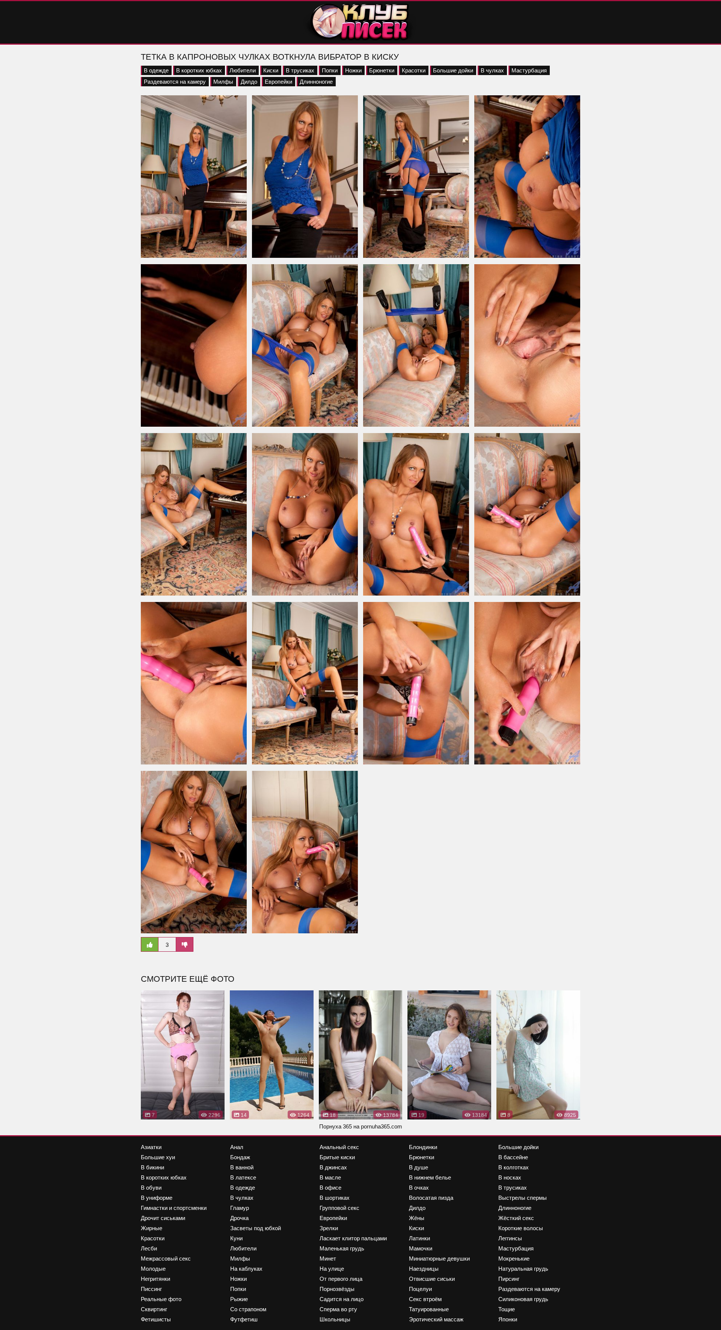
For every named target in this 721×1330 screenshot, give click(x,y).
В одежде (156, 70)
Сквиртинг (154, 1309)
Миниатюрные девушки (439, 1258)
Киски (270, 70)
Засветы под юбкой (255, 1228)
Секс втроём (425, 1299)
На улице (332, 1268)
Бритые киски (337, 1157)
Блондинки (423, 1147)
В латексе (243, 1177)
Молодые (153, 1268)
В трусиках (300, 70)
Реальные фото (161, 1299)
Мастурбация (529, 70)
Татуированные (429, 1309)
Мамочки (420, 1248)
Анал (236, 1147)
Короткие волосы (520, 1228)
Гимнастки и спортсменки (174, 1208)
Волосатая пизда (431, 1198)
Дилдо (249, 81)
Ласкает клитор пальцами (353, 1238)
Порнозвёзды (337, 1289)
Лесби (149, 1248)
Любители (242, 70)
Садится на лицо (342, 1299)
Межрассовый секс (166, 1258)
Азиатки (151, 1147)
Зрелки (329, 1228)
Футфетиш (244, 1319)
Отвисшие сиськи (432, 1279)
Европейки (278, 81)
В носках (509, 1177)
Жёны (416, 1218)
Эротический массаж (436, 1319)
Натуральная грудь (523, 1268)
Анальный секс (339, 1147)
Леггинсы (510, 1238)
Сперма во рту (338, 1309)
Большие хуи (158, 1157)
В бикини (152, 1167)
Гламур (239, 1208)
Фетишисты (156, 1319)
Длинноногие (316, 81)
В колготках (513, 1167)
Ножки (353, 70)
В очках (419, 1187)
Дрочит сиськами (163, 1218)
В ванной (241, 1167)
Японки (507, 1319)
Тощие (506, 1309)
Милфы (223, 81)
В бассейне (513, 1157)
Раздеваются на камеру (175, 81)
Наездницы (424, 1268)
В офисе (330, 1187)
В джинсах (333, 1167)
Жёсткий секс (516, 1218)
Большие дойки (453, 70)
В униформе (156, 1198)
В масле (330, 1177)
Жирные (151, 1228)
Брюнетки (381, 70)
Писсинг (151, 1289)
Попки (330, 70)
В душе (418, 1167)
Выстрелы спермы (522, 1198)
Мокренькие (513, 1258)
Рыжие (239, 1299)
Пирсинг (508, 1279)
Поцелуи (420, 1289)
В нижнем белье (430, 1177)
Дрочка (239, 1218)
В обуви (151, 1187)
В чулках (492, 70)
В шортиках (335, 1198)
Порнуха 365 (335, 1126)
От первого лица (341, 1279)
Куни (236, 1238)
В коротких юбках (199, 70)
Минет (328, 1258)
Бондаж (240, 1157)
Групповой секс (339, 1208)
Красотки (413, 70)
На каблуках (246, 1268)
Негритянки (155, 1279)
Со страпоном (248, 1309)
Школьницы (335, 1319)
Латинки (419, 1238)
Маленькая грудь (342, 1248)
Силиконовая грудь (523, 1299)
